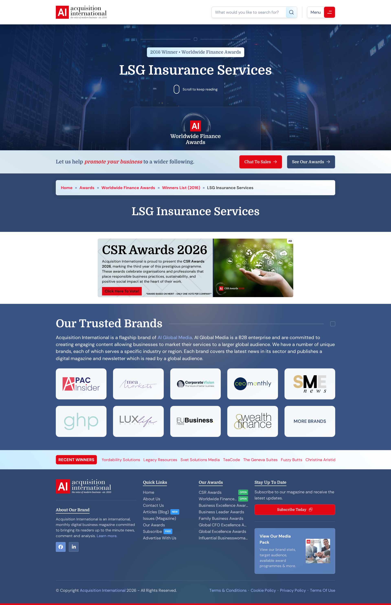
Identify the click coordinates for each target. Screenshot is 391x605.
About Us (151, 498)
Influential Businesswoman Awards (223, 538)
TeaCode (170, 459)
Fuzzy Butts (231, 459)
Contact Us (153, 505)
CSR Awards (210, 492)
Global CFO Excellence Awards (223, 525)
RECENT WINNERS (76, 459)
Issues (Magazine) (159, 518)
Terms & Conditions (228, 590)
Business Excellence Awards (223, 505)
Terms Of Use (322, 590)
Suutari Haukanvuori (301, 459)
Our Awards (154, 525)
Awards (86, 187)
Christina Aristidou (262, 459)
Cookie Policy (263, 590)
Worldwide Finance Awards (128, 187)
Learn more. (107, 535)
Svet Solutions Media (139, 459)
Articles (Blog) (156, 512)
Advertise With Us (159, 538)
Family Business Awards (221, 518)
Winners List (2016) (181, 187)
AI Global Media (175, 337)
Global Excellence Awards (222, 531)
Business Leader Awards (221, 512)
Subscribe (152, 531)
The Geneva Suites (199, 459)
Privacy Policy (293, 590)
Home (66, 187)
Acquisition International (102, 590)
